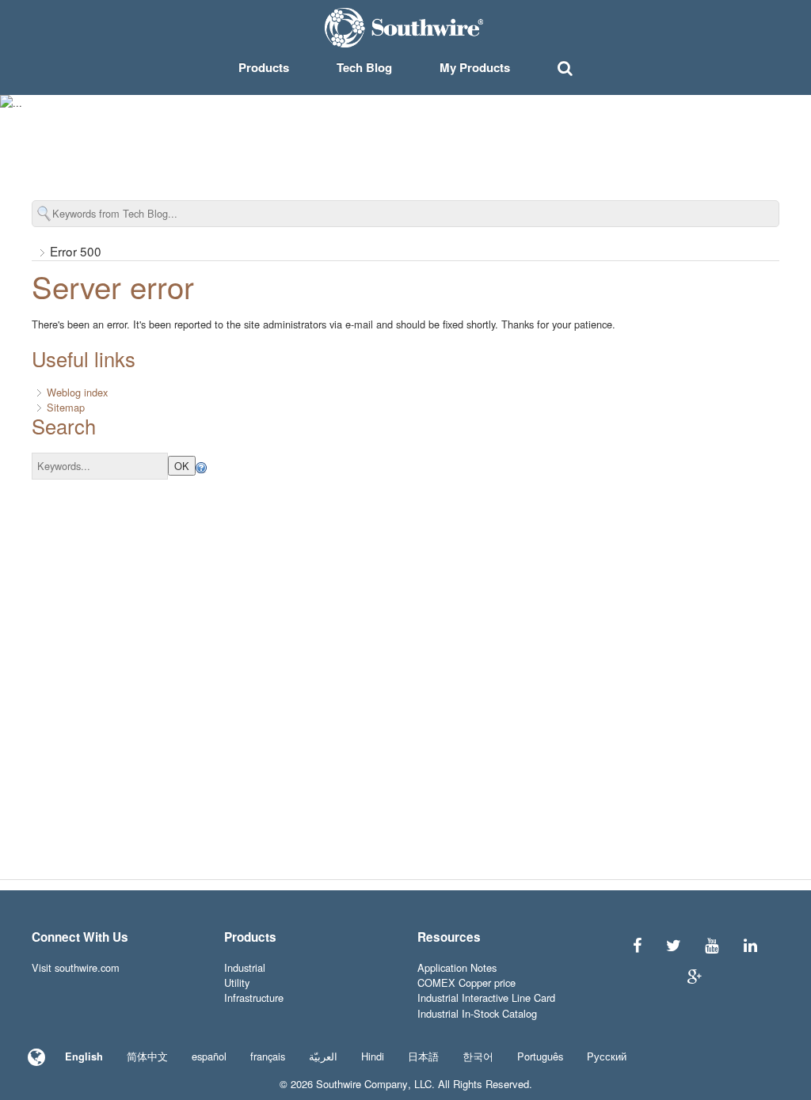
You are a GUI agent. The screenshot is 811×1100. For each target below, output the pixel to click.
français (267, 1056)
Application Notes (457, 967)
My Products (475, 67)
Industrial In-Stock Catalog (477, 1013)
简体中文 (147, 1056)
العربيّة (323, 1056)
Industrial (244, 967)
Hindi (372, 1056)
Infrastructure (254, 997)
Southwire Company (362, 1083)
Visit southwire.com (76, 967)
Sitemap (66, 407)
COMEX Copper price (466, 982)
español (209, 1056)
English (84, 1056)
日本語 (423, 1056)
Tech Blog (364, 67)
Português (540, 1056)
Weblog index (77, 392)
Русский (606, 1056)
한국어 (478, 1056)
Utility (236, 982)
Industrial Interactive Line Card (486, 997)
